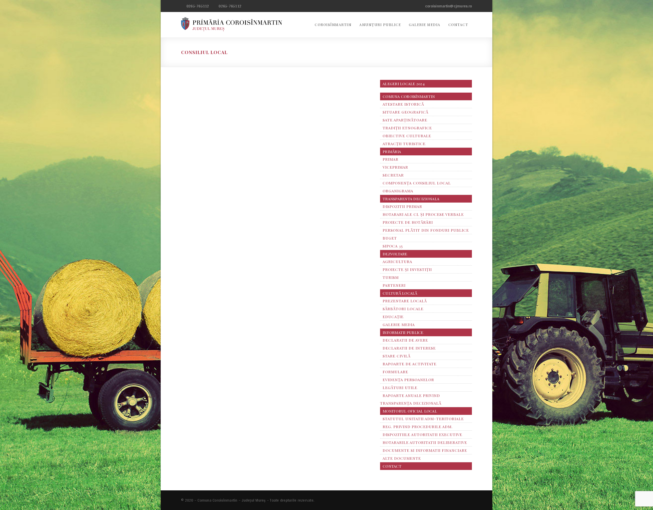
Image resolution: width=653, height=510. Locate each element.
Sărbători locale (403, 308)
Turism (391, 277)
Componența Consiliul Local (417, 182)
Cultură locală (400, 293)
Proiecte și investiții (407, 269)
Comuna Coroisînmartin (409, 96)
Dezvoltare (395, 253)
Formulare (395, 371)
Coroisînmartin (333, 24)
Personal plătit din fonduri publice (426, 230)
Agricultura (397, 261)
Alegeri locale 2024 (404, 83)
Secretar (393, 175)
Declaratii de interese (409, 348)
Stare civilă (396, 355)
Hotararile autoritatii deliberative (425, 442)
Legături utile (400, 387)
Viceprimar (395, 167)
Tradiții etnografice (407, 127)
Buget (390, 238)
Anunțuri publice (380, 24)
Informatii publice (403, 332)
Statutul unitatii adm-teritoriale (423, 418)
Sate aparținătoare (405, 119)
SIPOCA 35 (393, 245)
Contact (458, 24)
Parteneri (394, 285)
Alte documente (402, 458)
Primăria (392, 151)
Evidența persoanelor (408, 379)
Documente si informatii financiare (425, 450)
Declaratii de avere (405, 340)
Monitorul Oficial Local (410, 411)
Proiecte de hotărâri (408, 222)
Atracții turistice (404, 143)
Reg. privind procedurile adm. (418, 426)
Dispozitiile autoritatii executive (422, 434)
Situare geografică (405, 112)
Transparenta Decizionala (411, 198)
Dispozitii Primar (402, 206)
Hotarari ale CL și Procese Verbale (423, 214)
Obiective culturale (407, 135)
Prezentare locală (405, 300)
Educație (393, 316)
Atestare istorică (403, 104)
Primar (390, 159)
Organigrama (398, 190)
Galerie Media (425, 24)
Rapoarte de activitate (409, 363)
